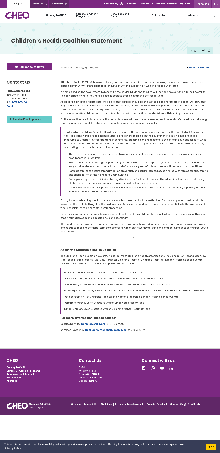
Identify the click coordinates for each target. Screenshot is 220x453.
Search (216, 15)
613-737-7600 (18, 102)
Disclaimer (106, 404)
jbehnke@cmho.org (93, 323)
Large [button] (195, 50)
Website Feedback (166, 3)
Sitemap (76, 404)
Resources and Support (120, 15)
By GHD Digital (36, 407)
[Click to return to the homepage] (17, 15)
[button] (203, 50)
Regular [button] (191, 50)
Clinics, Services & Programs (87, 15)
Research (37, 3)
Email (10, 106)
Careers (132, 3)
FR (216, 3)
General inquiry (88, 380)
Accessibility (111, 4)
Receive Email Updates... (28, 119)
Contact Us (146, 3)
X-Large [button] (198, 50)
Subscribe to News (32, 66)
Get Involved (159, 15)
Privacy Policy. (13, 448)
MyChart (185, 3)
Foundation (57, 3)
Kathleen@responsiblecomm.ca (106, 329)
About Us (193, 15)
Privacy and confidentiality (129, 404)
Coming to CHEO (56, 15)
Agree (211, 446)
